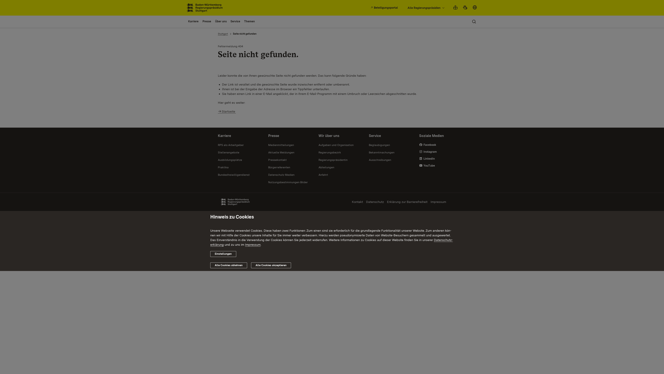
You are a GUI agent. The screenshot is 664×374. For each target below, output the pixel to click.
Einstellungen (223, 253)
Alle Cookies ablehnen (229, 265)
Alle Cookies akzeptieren (271, 265)
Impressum (253, 244)
